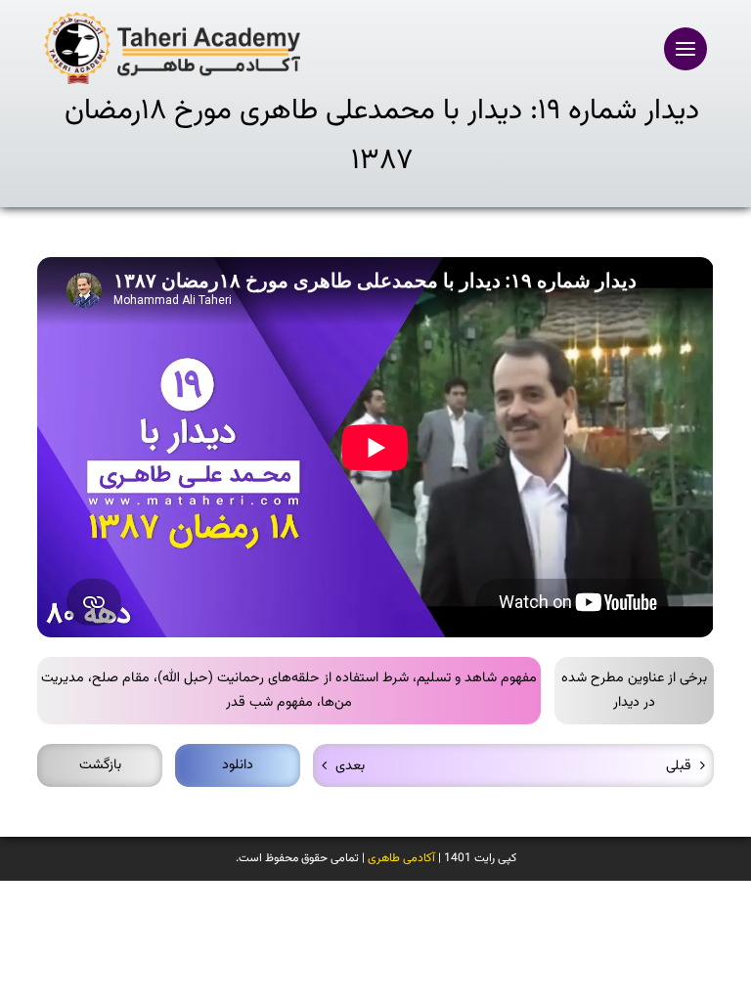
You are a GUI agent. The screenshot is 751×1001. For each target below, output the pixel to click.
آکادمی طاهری (401, 858)
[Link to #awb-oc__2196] (685, 48)
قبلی (678, 766)
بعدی (350, 766)
